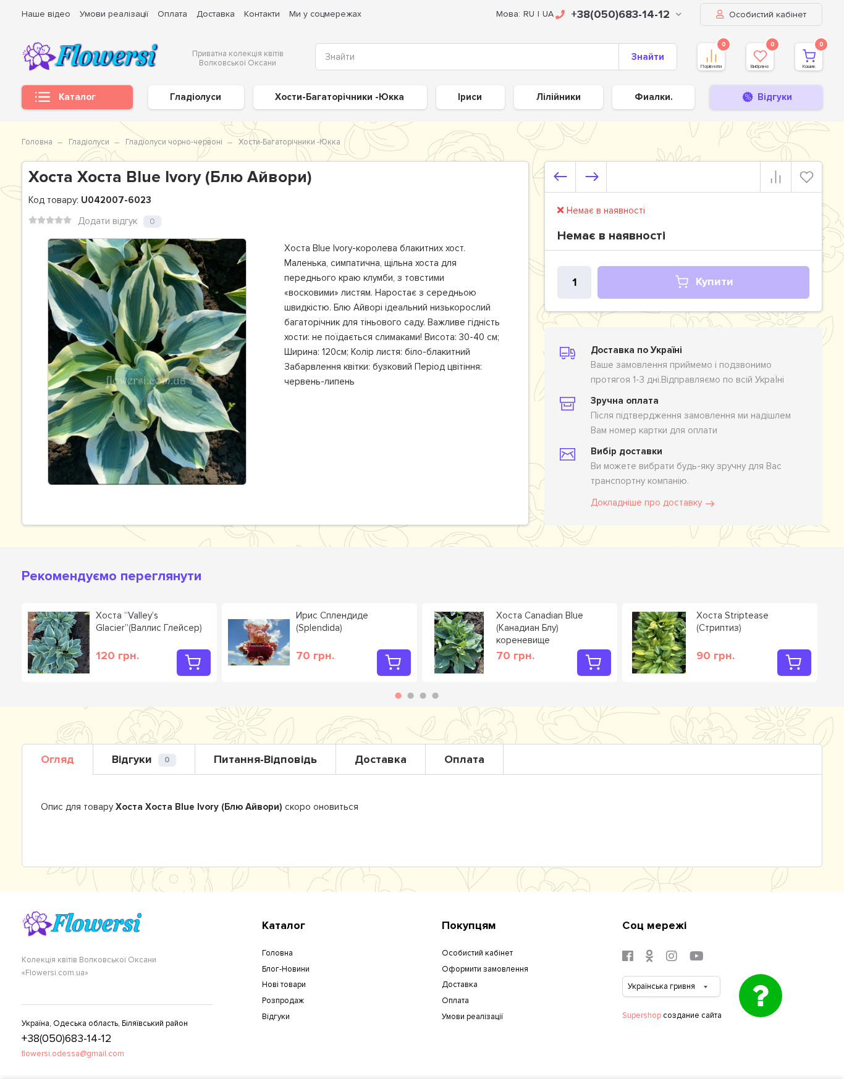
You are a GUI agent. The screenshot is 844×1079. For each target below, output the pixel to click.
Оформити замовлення (485, 969)
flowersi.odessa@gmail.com (73, 1054)
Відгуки (141, 759)
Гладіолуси (195, 96)
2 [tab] (411, 695)
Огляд (57, 759)
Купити (714, 282)
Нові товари (284, 984)
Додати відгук (107, 221)
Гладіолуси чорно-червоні (173, 142)
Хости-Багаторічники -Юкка (339, 96)
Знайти (647, 56)
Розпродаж (283, 1001)
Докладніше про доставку (646, 502)
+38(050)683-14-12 (620, 14)
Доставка (215, 14)
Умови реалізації (114, 14)
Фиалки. (654, 96)
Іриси (470, 96)
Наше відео (46, 14)
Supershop (641, 1015)
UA (548, 14)
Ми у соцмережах (325, 14)
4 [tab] (435, 695)
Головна (37, 142)
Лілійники (558, 96)
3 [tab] (423, 695)
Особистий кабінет (766, 14)
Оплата (172, 14)
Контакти (262, 14)
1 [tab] (398, 695)
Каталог (77, 96)
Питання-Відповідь (265, 759)
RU (528, 14)
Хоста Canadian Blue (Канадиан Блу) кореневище (539, 628)
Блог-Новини (286, 969)
